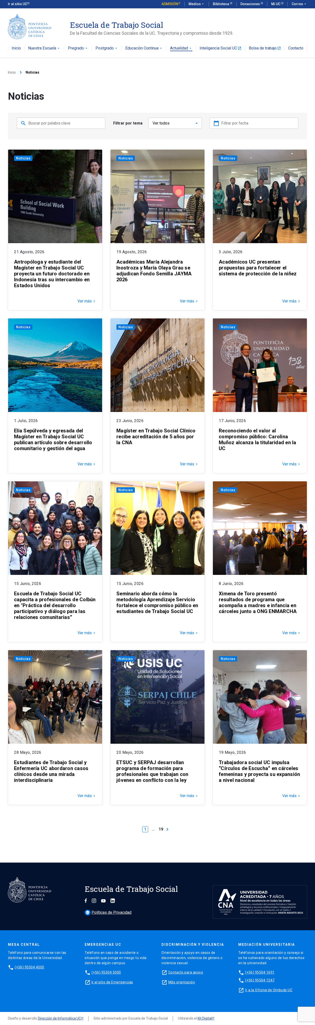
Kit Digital (205, 1018)
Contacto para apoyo (185, 972)
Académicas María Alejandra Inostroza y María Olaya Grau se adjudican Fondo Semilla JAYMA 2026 (153, 271)
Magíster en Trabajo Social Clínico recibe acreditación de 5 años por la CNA (156, 436)
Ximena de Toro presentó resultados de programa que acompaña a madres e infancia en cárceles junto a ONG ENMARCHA (258, 602)
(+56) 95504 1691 (260, 972)
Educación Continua (144, 48)
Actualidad (181, 48)
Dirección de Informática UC (59, 1018)
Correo (299, 4)
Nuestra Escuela (44, 48)
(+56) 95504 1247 (260, 980)
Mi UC (276, 4)
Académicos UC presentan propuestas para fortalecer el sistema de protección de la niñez (258, 268)
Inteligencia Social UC (220, 48)
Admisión (169, 4)
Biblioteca (221, 4)
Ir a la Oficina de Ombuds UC (268, 990)
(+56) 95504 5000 (106, 972)
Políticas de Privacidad (108, 912)
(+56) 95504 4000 (29, 967)
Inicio (16, 48)
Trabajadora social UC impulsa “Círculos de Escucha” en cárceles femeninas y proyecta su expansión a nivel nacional (259, 771)
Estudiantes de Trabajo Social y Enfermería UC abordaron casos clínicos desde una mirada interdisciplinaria (51, 771)
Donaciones (250, 4)
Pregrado (78, 48)
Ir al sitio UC (17, 4)
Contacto (295, 48)
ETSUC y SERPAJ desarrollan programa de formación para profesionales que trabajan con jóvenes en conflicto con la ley (152, 771)
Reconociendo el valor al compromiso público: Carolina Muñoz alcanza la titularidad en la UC (257, 439)
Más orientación (181, 982)
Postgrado (106, 48)
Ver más (87, 301)
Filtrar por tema (127, 123)
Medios (197, 4)
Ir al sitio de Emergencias (112, 982)
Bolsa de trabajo (265, 48)
